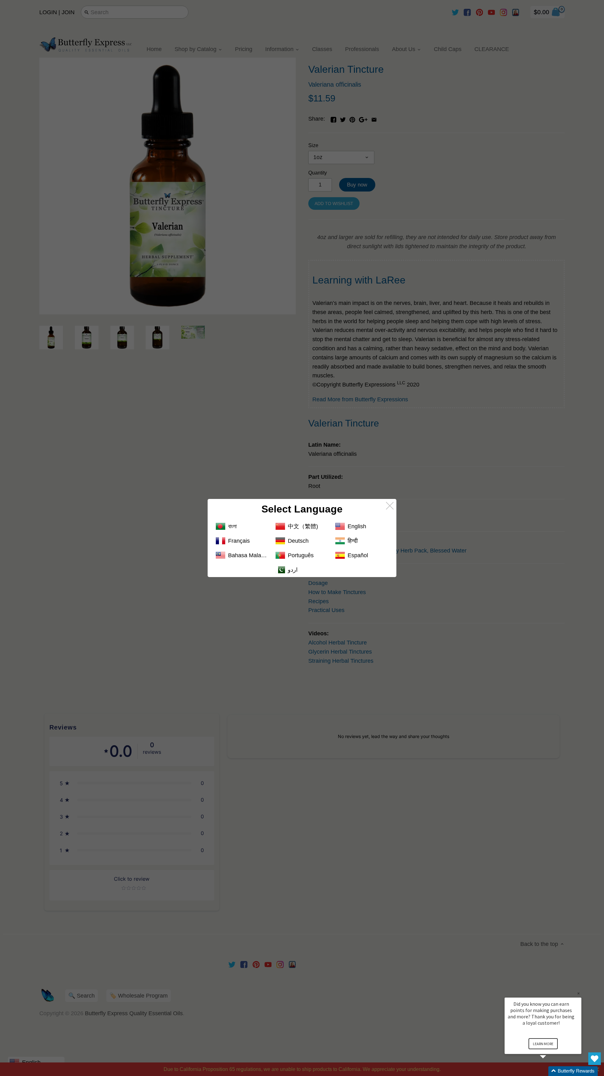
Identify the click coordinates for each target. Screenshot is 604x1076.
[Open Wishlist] (594, 1058)
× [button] (578, 993)
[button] (550, 1071)
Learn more (543, 1043)
